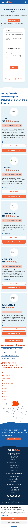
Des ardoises (11, 54)
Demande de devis (13, 439)
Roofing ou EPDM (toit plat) (14, 56)
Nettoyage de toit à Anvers (8, 352)
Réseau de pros (14, 492)
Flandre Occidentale (8, 383)
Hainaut (5, 388)
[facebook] (8, 496)
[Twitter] (11, 496)
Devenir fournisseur (14, 476)
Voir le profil (13, 145)
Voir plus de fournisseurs (13, 340)
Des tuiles (10, 52)
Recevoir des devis (14, 20)
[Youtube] (13, 496)
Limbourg (5, 391)
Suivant (14, 68)
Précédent (14, 72)
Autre (9, 58)
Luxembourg (6, 396)
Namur (4, 399)
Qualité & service (14, 467)
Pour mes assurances (14, 490)
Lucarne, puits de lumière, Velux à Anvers (12, 348)
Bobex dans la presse (14, 468)
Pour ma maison (8, 23)
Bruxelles (5, 380)
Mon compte (14, 481)
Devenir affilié (14, 478)
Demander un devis (13, 150)
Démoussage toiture (18, 23)
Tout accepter (14, 518)
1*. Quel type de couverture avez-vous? (13, 49)
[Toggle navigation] (25, 2)
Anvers (5, 373)
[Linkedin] (19, 496)
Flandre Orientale (7, 386)
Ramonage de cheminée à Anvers (10, 355)
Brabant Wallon (6, 378)
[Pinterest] (16, 496)
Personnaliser (14, 526)
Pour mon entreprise (14, 489)
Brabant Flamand (7, 375)
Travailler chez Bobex (14, 479)
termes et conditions (17, 78)
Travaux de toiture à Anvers (8, 358)
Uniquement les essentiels (14, 522)
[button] (25, 2)
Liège (4, 394)
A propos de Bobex (14, 465)
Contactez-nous (14, 470)
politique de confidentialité (14, 80)
